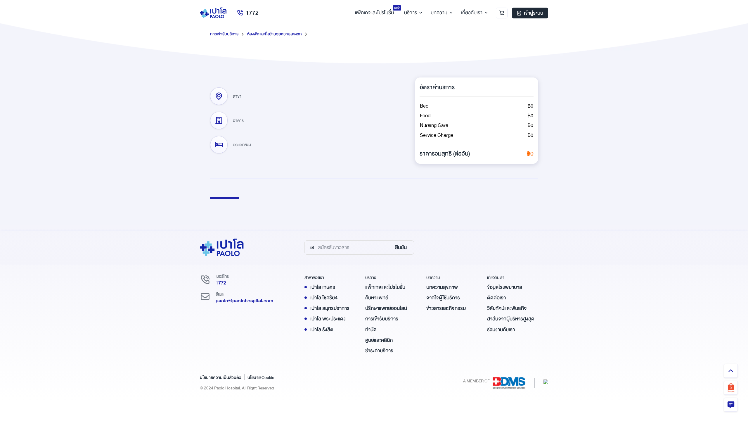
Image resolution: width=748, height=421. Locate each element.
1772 (252, 13)
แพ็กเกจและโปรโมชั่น (385, 287)
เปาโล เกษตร (322, 287)
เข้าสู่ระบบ (533, 13)
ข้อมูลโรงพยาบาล (504, 287)
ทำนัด (371, 329)
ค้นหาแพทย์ (376, 298)
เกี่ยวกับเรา (471, 12)
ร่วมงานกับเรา (501, 329)
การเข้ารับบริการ (224, 33)
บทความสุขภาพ (442, 287)
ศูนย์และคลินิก (379, 340)
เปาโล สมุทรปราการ (329, 308)
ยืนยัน (401, 247)
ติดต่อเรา (496, 298)
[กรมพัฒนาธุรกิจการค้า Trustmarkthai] (545, 381)
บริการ (410, 12)
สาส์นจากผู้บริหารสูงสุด (510, 319)
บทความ (439, 12)
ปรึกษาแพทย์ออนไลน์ (386, 308)
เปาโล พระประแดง (328, 319)
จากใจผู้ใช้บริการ (443, 298)
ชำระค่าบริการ (379, 350)
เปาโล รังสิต (321, 329)
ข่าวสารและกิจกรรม (446, 308)
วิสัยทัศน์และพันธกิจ (507, 308)
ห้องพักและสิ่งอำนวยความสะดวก (274, 33)
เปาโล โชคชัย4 (323, 298)
